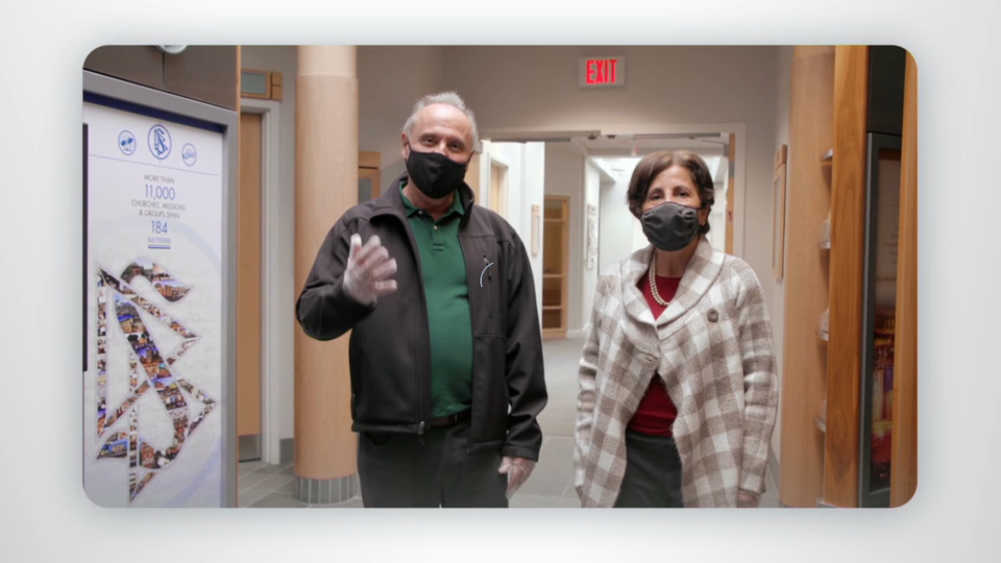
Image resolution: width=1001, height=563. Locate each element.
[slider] (516, 555)
